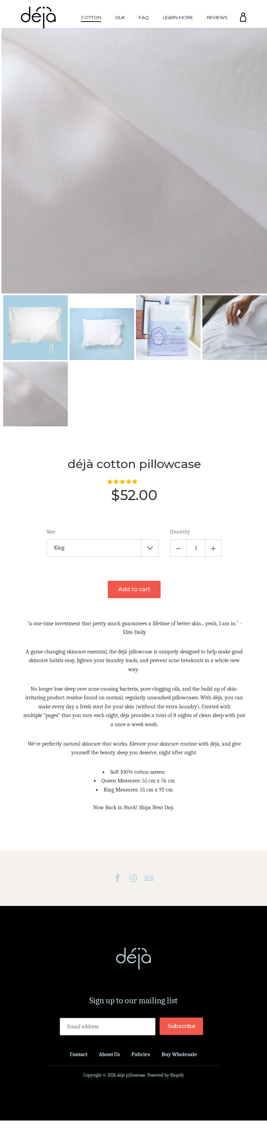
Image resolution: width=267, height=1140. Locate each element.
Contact (78, 1054)
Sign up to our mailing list (133, 1000)
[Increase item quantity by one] (213, 548)
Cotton (91, 17)
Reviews (217, 17)
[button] (122, 482)
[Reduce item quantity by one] (178, 548)
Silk (120, 17)
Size (51, 532)
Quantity (180, 532)
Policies (140, 1054)
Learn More (178, 17)
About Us (109, 1054)
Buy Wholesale (179, 1054)
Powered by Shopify (165, 1075)
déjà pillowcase (131, 1075)
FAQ (144, 17)
